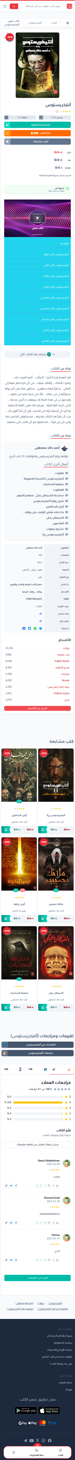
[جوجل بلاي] (24, 621)
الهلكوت (58, 489)
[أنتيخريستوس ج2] (56, 775)
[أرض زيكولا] (19, 864)
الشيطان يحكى (55, 517)
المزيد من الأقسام (37, 708)
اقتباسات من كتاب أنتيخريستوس (52, 1309)
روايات (39, 592)
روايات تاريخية (28, 592)
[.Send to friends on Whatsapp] (35, 628)
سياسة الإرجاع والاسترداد (59, 1350)
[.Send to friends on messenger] (40, 628)
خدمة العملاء (65, 1382)
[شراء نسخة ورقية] (56, 829)
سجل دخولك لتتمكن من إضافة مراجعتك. (38, 1144)
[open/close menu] (5, 6)
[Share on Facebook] (16, 1186)
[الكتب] (60, 1450)
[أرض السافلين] (19, 775)
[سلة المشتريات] (37, 1450)
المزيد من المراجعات (37, 1278)
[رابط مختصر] (24, 613)
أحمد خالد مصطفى (47, 447)
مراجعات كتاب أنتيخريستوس (20, 1309)
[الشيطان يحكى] (56, 952)
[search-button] (14, 6)
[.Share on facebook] (23, 628)
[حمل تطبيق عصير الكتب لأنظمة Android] (26, 1410)
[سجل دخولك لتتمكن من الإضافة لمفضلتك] (57, 111)
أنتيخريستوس (55, 1304)
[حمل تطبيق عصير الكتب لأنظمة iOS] (49, 1410)
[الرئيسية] (67, 23)
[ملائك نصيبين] (56, 864)
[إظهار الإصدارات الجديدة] (37, 1444)
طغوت (59, 473)
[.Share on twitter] (29, 628)
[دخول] (13, 1452)
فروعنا (69, 1389)
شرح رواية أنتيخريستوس (48, 501)
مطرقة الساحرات (53, 484)
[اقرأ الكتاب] (19, 801)
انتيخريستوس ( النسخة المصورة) (44, 478)
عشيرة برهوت (55, 529)
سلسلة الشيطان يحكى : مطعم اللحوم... (39, 495)
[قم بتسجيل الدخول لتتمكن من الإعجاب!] (57, 1185)
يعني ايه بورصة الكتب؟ (61, 1364)
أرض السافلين (55, 506)
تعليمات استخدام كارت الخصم (57, 1357)
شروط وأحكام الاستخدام (59, 1336)
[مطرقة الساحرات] (19, 952)
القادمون (58, 523)
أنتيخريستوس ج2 (53, 534)
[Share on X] (11, 1186)
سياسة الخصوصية (63, 1343)
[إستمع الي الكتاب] (22, 890)
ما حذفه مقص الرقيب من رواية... (43, 512)
